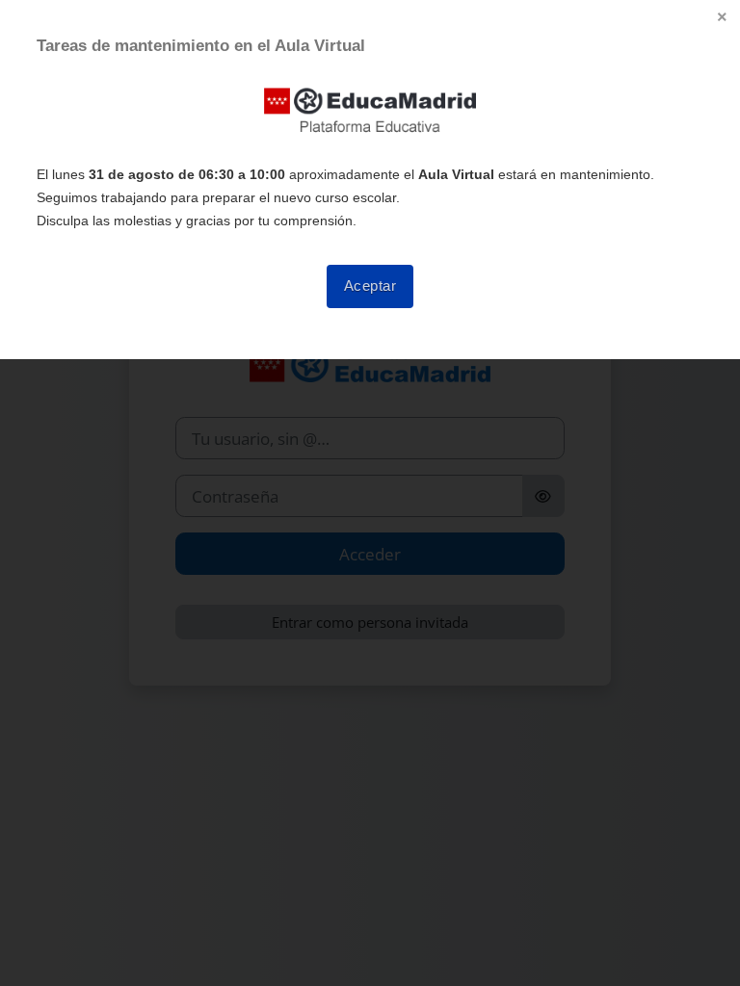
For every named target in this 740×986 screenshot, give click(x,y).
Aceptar (370, 286)
